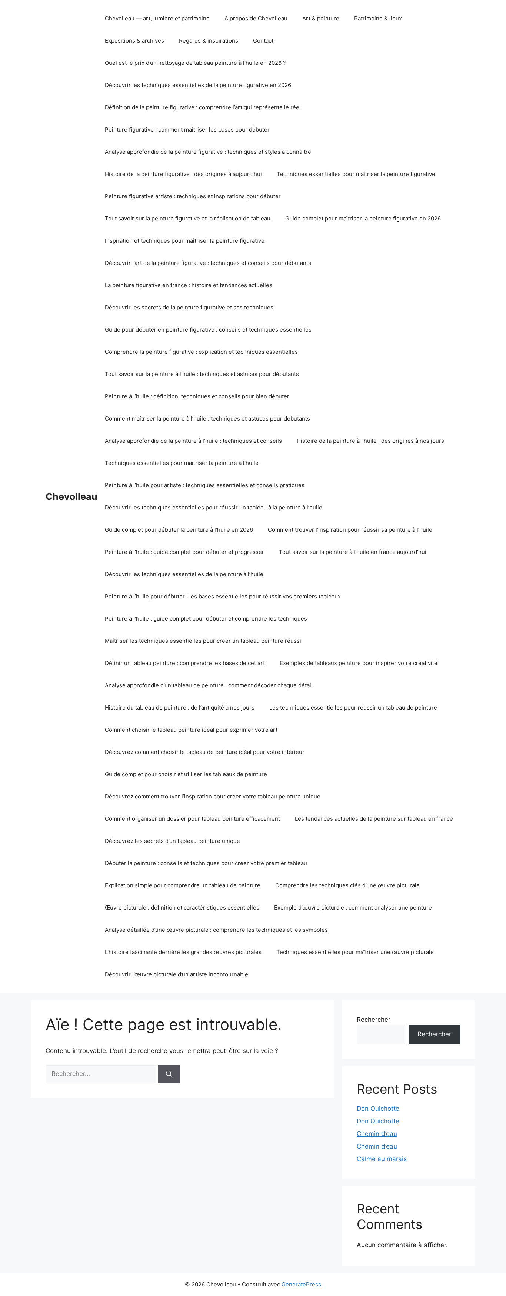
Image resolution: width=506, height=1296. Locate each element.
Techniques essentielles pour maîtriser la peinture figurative (356, 173)
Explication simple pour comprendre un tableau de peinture (182, 885)
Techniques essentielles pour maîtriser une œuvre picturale (355, 952)
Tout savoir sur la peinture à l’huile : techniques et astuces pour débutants (202, 374)
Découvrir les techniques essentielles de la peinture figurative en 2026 (198, 85)
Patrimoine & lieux (378, 18)
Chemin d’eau (377, 1133)
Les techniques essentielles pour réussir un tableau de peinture (353, 707)
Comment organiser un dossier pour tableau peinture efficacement (192, 818)
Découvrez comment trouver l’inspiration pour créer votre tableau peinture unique (212, 796)
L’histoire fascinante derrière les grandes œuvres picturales (183, 952)
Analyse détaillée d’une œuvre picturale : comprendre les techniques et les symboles (216, 929)
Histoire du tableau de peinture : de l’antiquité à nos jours (179, 707)
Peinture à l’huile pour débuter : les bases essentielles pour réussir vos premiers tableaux (223, 596)
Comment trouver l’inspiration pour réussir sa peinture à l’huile (350, 529)
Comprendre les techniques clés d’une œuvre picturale (347, 885)
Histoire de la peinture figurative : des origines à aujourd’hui (183, 173)
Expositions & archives (134, 40)
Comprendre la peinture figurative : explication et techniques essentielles (201, 351)
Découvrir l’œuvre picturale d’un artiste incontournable (176, 974)
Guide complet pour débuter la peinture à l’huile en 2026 (179, 529)
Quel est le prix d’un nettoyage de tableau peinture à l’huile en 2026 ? (195, 62)
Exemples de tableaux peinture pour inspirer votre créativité (358, 663)
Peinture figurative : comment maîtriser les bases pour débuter (187, 129)
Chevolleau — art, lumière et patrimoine (157, 18)
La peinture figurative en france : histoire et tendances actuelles (188, 285)
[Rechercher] (169, 1074)
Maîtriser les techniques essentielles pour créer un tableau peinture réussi (203, 640)
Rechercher (373, 1019)
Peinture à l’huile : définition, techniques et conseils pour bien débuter (197, 396)
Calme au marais (382, 1159)
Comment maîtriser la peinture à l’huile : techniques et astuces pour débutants (207, 418)
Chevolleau (71, 496)
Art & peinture (320, 18)
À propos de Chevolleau (255, 18)
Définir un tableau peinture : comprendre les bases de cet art (185, 663)
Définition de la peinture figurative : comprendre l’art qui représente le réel (203, 107)
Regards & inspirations (208, 40)
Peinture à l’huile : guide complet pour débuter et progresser (184, 551)
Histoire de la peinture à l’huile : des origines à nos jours (370, 440)
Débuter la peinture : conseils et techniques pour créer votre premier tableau (206, 863)
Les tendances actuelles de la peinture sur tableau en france (374, 818)
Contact (263, 40)
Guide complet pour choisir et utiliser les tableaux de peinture (186, 774)
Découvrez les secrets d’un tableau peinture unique (172, 840)
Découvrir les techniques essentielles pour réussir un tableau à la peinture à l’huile (213, 507)
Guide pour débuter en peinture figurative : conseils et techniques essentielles (208, 329)
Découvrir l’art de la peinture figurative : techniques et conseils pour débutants (208, 262)
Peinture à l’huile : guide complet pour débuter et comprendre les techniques (206, 618)
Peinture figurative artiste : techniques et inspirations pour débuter (193, 196)
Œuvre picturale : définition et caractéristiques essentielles (182, 907)
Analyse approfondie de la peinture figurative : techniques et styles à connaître (208, 151)
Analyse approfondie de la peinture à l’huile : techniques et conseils (193, 440)
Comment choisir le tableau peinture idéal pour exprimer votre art (191, 729)
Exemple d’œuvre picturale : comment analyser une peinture (353, 907)
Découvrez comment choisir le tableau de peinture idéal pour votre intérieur (204, 751)
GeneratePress (301, 1284)
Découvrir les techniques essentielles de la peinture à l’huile (184, 574)
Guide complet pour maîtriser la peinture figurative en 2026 (363, 218)
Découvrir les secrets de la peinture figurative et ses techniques (189, 307)
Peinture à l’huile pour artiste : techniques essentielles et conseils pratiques (204, 485)
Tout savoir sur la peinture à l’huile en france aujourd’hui (352, 551)
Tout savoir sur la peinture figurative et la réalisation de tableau (187, 218)
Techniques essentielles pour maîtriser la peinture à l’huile (182, 462)
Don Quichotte (378, 1108)
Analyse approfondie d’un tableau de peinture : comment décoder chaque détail (209, 685)
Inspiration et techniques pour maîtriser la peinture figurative (184, 240)
